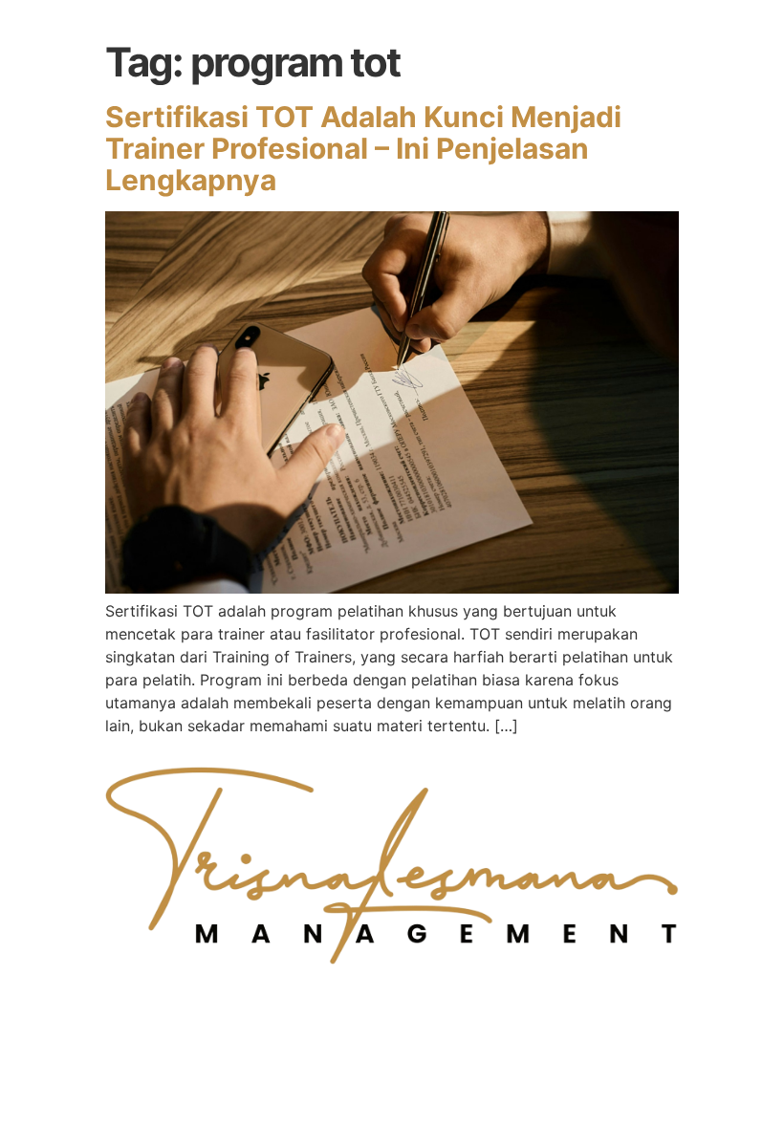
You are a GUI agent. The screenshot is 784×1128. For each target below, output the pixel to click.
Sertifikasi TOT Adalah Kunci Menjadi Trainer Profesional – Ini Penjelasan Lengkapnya (363, 148)
